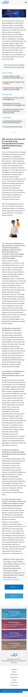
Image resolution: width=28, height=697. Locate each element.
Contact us (14, 587)
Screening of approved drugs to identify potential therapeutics (12, 121)
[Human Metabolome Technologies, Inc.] (12, 2)
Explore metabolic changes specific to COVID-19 (13, 83)
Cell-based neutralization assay (13, 127)
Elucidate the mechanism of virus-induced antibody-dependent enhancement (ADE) (13, 111)
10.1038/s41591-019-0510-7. (12, 579)
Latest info (14, 669)
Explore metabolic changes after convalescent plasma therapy (13, 88)
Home (13, 596)
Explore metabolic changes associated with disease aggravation (13, 77)
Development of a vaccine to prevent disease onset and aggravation (14, 104)
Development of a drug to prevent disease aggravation (13, 98)
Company (14, 680)
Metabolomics (14, 674)
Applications (14, 677)
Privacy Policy (14, 685)
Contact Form (14, 682)
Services (14, 672)
